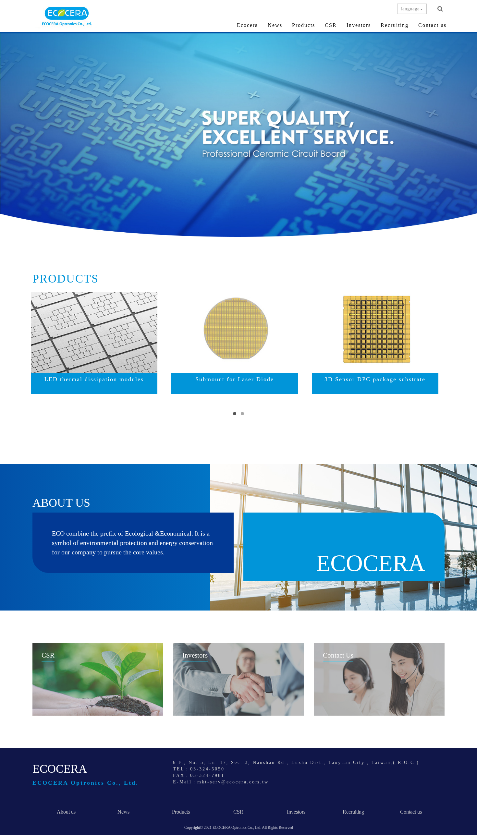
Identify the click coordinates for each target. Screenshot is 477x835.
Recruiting (395, 25)
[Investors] (238, 679)
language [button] (410, 8)
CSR (331, 25)
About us (66, 812)
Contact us (432, 25)
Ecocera (247, 25)
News (275, 25)
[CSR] (97, 679)
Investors (359, 25)
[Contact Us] (379, 679)
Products (303, 25)
